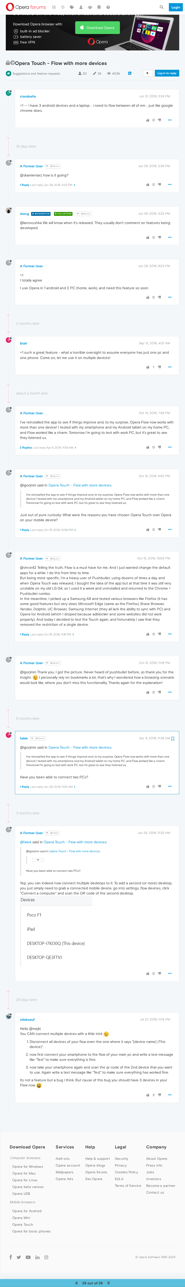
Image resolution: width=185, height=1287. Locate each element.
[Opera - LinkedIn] (37, 1257)
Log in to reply (167, 73)
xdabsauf (27, 1019)
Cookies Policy (126, 1172)
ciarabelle (28, 96)
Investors (153, 1179)
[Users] (81, 7)
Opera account (68, 1165)
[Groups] (90, 7)
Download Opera (100, 28)
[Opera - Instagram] (46, 1257)
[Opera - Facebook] (10, 1257)
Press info (154, 1165)
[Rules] (99, 7)
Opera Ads (64, 1179)
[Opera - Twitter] (18, 1257)
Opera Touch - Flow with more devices (79, 485)
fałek (24, 738)
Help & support (97, 1158)
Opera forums (96, 1172)
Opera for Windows (27, 1166)
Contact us (155, 1192)
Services (65, 1146)
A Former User (31, 166)
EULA (119, 1179)
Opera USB (21, 1194)
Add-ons (63, 1158)
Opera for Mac (24, 1173)
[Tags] (72, 7)
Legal (120, 1146)
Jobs (150, 1172)
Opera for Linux (24, 1180)
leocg (24, 214)
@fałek (54, 833)
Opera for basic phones (31, 1231)
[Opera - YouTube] (28, 1257)
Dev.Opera (94, 1179)
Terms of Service (128, 1186)
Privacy (121, 1165)
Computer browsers (25, 1158)
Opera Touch (22, 1224)
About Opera (156, 1158)
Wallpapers (64, 1172)
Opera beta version (28, 1187)
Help (90, 1146)
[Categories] (54, 7)
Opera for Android (27, 1211)
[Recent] (63, 7)
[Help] (108, 7)
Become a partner (160, 1186)
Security (121, 1158)
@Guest (54, 166)
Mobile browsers (22, 1202)
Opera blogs (95, 1165)
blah (23, 343)
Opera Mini (21, 1218)
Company (156, 1146)
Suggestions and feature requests (36, 73)
